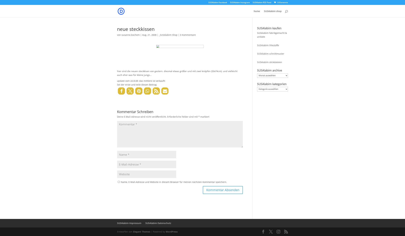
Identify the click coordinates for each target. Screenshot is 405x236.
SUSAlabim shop (273, 11)
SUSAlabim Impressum (129, 223)
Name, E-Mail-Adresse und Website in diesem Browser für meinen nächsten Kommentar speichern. (174, 182)
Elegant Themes (141, 231)
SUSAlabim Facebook (217, 3)
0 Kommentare (188, 34)
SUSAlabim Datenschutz (158, 223)
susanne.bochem (131, 34)
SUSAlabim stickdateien (269, 62)
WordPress (172, 231)
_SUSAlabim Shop (168, 34)
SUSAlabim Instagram (240, 3)
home (257, 11)
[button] (121, 91)
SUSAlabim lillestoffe (268, 45)
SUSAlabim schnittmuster (270, 53)
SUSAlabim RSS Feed (262, 3)
